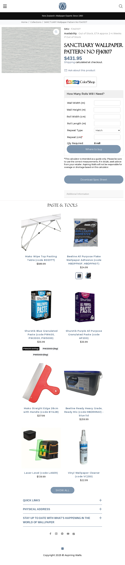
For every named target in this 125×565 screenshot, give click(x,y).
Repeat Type (75, 130)
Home (24, 22)
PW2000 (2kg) (50, 348)
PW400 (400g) (31, 348)
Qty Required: (75, 143)
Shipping (69, 62)
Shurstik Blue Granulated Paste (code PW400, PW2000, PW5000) (41, 334)
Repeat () (75, 137)
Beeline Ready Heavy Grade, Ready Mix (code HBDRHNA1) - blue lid (84, 412)
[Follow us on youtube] (68, 533)
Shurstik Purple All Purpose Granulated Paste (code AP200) (84, 334)
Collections (35, 22)
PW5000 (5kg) (40, 354)
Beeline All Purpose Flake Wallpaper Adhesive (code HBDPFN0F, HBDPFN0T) (83, 260)
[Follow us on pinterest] (62, 533)
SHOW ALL (62, 490)
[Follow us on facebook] (50, 533)
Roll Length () (76, 123)
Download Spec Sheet (93, 179)
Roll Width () (76, 116)
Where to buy (93, 149)
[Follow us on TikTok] (74, 533)
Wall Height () (76, 109)
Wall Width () (76, 103)
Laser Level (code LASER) (41, 472)
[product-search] (121, 6)
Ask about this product (81, 70)
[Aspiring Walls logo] (62, 6)
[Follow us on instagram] (56, 533)
